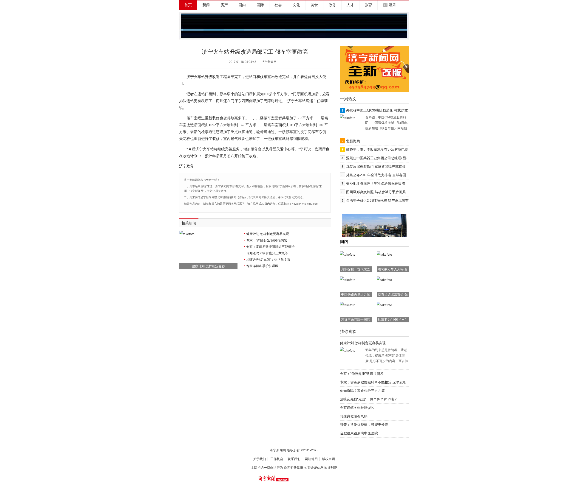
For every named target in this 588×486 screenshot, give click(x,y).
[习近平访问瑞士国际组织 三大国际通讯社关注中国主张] (347, 305)
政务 (332, 5)
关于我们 (259, 459)
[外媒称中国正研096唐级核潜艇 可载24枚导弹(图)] (347, 118)
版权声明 (328, 459)
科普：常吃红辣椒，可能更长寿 (364, 425)
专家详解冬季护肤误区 (262, 266)
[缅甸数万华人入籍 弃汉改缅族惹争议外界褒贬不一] (384, 254)
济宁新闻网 (269, 62)
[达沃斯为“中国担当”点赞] (384, 305)
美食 (314, 5)
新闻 (206, 5)
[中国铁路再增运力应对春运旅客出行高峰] (347, 280)
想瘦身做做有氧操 (354, 416)
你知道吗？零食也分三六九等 (267, 253)
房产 (224, 5)
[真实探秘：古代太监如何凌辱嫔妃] (347, 254)
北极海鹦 (353, 141)
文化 (296, 5)
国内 (242, 5)
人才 (350, 5)
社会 (278, 5)
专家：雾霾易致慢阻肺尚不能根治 (270, 247)
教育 (368, 5)
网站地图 (311, 459)
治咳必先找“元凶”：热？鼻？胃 (268, 259)
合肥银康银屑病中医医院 (359, 433)
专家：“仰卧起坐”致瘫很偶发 (266, 240)
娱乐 (392, 5)
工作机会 (276, 459)
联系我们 (294, 459)
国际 (260, 5)
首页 (188, 5)
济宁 (190, 77)
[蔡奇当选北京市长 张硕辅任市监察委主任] (384, 280)
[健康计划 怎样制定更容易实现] (347, 350)
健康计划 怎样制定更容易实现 (267, 234)
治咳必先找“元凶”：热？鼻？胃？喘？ (368, 399)
